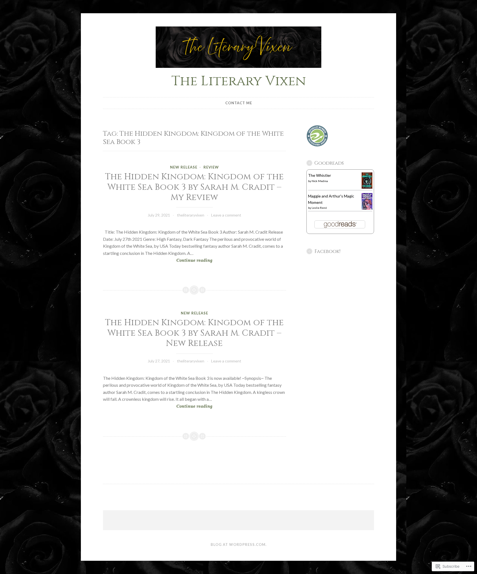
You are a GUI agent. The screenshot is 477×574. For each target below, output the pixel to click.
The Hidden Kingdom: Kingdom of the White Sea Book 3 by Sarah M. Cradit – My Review (194, 187)
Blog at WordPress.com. (239, 544)
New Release (183, 167)
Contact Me (238, 103)
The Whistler (319, 175)
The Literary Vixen (238, 81)
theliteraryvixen (190, 215)
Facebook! (327, 251)
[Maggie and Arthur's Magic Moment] (367, 208)
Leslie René (319, 207)
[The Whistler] (367, 187)
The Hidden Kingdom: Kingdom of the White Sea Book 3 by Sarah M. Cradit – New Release (194, 333)
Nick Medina (320, 181)
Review (211, 167)
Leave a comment (226, 215)
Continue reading (157, 260)
